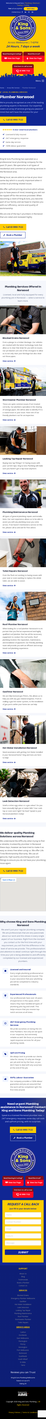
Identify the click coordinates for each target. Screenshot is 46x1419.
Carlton (23, 1332)
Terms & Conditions (30, 1412)
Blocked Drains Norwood (16, 338)
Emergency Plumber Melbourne (23, 1298)
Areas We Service (13, 88)
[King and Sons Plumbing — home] (23, 1160)
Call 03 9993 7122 (14, 119)
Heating (20, 5)
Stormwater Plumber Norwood (19, 399)
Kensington (23, 1347)
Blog (23, 1276)
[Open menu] (43, 81)
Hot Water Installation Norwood (20, 748)
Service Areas (23, 1327)
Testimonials (23, 1279)
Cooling (26, 5)
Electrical (36, 3)
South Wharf (23, 1359)
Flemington (23, 1341)
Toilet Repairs (23, 1322)
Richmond (23, 1353)
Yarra (23, 1365)
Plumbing (28, 3)
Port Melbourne (23, 1350)
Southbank (23, 1356)
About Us (23, 1273)
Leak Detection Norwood (16, 801)
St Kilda (23, 1362)
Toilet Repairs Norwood (15, 571)
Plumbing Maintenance (23, 1313)
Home (2, 88)
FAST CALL (31, 9)
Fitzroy (23, 1344)
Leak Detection (23, 1307)
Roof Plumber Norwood (15, 624)
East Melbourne (23, 1338)
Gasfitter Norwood (13, 691)
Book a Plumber (14, 235)
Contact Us (23, 1285)
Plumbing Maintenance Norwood (20, 512)
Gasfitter (23, 1301)
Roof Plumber (23, 1316)
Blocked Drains (23, 1295)
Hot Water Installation (23, 1304)
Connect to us (16, 12)
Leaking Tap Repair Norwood (18, 458)
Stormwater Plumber (23, 1319)
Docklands (23, 1335)
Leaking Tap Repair (23, 1310)
